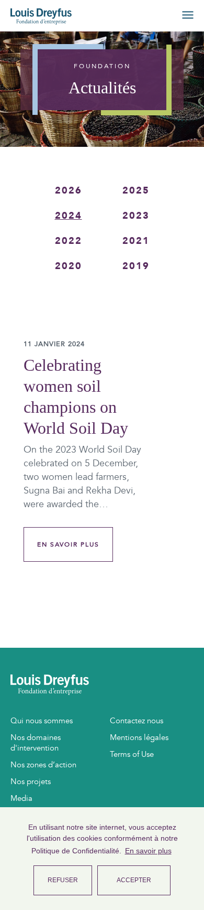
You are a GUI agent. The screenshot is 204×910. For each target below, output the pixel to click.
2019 (136, 266)
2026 (68, 190)
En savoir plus (68, 544)
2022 (68, 241)
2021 (136, 241)
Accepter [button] (134, 880)
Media (21, 798)
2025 (136, 190)
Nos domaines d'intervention (35, 742)
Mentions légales (139, 737)
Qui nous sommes (41, 720)
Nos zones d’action (43, 764)
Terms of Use (132, 754)
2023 (136, 215)
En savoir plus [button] (148, 851)
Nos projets (30, 781)
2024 (68, 215)
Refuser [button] (63, 880)
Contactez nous (136, 720)
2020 (68, 266)
